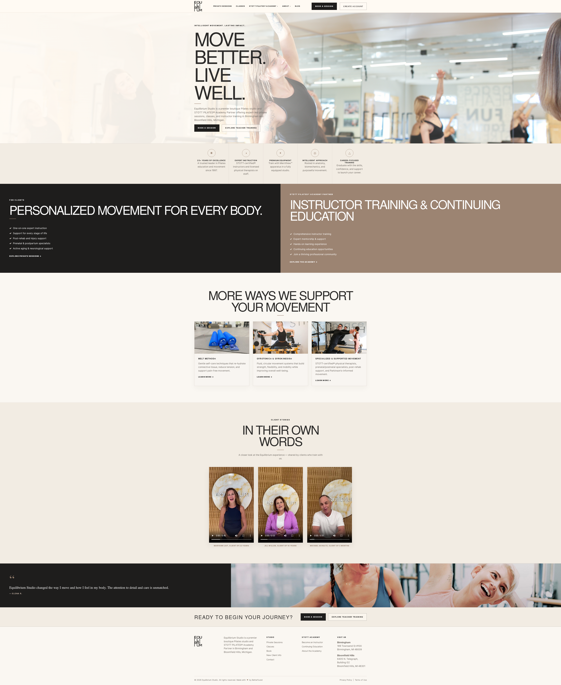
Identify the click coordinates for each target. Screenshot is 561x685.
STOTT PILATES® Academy (263, 6)
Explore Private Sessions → (25, 256)
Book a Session (324, 6)
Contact (270, 659)
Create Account (353, 6)
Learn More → (206, 377)
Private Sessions (222, 6)
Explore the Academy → (303, 262)
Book (269, 651)
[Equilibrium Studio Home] (198, 6)
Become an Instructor (312, 642)
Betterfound (257, 680)
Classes (240, 6)
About (286, 6)
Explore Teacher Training (241, 128)
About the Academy (312, 651)
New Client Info (273, 655)
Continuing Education (312, 646)
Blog (297, 6)
